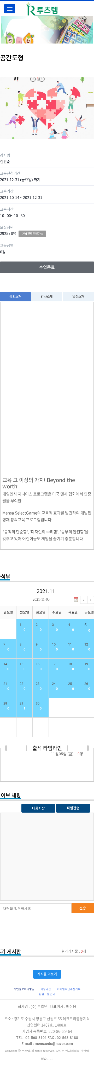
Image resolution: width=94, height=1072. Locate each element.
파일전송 (73, 808)
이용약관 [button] (45, 989)
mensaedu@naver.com (47, 1044)
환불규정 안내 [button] (47, 994)
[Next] (90, 600)
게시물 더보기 (47, 974)
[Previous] (83, 600)
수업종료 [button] (47, 267)
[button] (24, 989)
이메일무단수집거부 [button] (68, 989)
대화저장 (38, 808)
